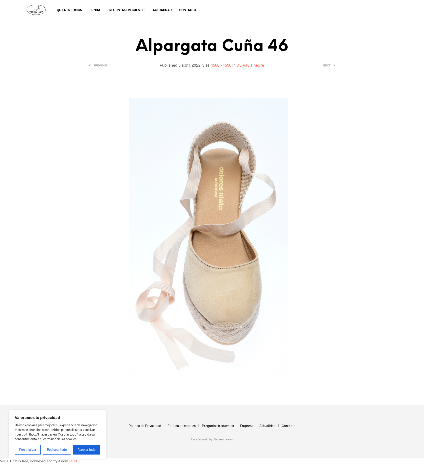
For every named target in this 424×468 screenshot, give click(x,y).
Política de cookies (181, 426)
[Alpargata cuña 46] (212, 233)
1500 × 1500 (221, 65)
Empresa (246, 426)
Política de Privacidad (145, 426)
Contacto (187, 10)
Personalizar (27, 449)
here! (73, 461)
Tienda (94, 10)
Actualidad (162, 10)
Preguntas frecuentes (126, 10)
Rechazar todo (57, 449)
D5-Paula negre (250, 65)
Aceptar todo (87, 449)
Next (327, 65)
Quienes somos (69, 10)
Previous (100, 65)
